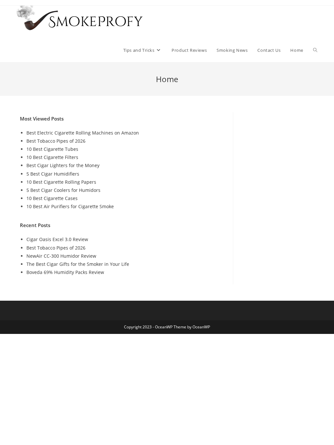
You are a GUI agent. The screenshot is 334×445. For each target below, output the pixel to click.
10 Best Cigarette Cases (52, 198)
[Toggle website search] (315, 50)
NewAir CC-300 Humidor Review (61, 256)
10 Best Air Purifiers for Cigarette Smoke (70, 206)
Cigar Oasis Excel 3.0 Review (57, 239)
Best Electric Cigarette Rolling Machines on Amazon (82, 133)
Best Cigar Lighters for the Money (62, 165)
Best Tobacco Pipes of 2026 (55, 141)
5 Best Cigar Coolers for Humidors (63, 190)
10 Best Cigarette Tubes (52, 149)
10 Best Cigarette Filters (52, 157)
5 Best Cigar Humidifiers (52, 174)
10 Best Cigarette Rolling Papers (61, 182)
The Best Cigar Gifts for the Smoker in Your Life (77, 264)
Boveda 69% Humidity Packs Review (65, 272)
